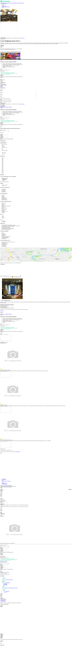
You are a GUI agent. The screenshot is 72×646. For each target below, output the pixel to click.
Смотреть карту (3, 264)
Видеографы (5, 584)
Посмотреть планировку (2, 174)
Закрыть (2, 605)
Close (1, 60)
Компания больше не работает (7, 113)
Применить (70, 489)
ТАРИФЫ (1, 85)
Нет (2, 490)
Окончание (2, 136)
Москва (3, 482)
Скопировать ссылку (3, 52)
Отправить (2, 122)
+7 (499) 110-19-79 (3, 600)
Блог (2, 480)
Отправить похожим (4, 561)
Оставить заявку (2, 141)
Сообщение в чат (3, 106)
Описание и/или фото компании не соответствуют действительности (13, 64)
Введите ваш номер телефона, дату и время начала (7, 543)
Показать (4, 37)
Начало (1, 547)
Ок (0, 495)
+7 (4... (1, 105)
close (1, 645)
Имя (1, 323)
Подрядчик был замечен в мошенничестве (9, 66)
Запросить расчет (3, 103)
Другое (4, 67)
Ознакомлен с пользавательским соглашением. (7, 72)
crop (3, 645)
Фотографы (5, 583)
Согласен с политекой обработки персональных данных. (9, 73)
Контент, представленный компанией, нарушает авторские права (12, 63)
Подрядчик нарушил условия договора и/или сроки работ (11, 65)
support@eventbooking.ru (8, 485)
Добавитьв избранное (2, 45)
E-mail (1, 117)
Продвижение (4, 479)
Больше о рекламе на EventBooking (11, 52)
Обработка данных (4, 483)
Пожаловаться (18, 52)
